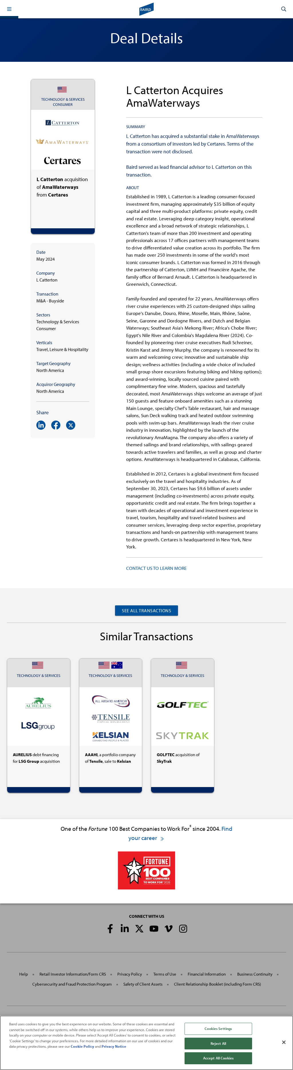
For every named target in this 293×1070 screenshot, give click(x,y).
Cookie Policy (82, 1046)
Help (23, 974)
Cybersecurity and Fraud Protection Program (72, 984)
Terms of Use (164, 974)
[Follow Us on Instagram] (183, 929)
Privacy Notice (114, 1046)
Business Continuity (254, 974)
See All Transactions (146, 610)
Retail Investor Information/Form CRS (72, 974)
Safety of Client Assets (143, 984)
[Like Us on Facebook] (110, 929)
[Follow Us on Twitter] (139, 929)
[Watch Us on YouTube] (154, 929)
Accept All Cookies (218, 1058)
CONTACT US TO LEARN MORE (156, 568)
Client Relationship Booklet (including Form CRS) (217, 984)
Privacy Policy (129, 974)
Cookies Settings (218, 1028)
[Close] (284, 1042)
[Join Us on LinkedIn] (125, 929)
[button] (9, 9)
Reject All (218, 1043)
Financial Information (207, 974)
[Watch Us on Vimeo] (168, 929)
